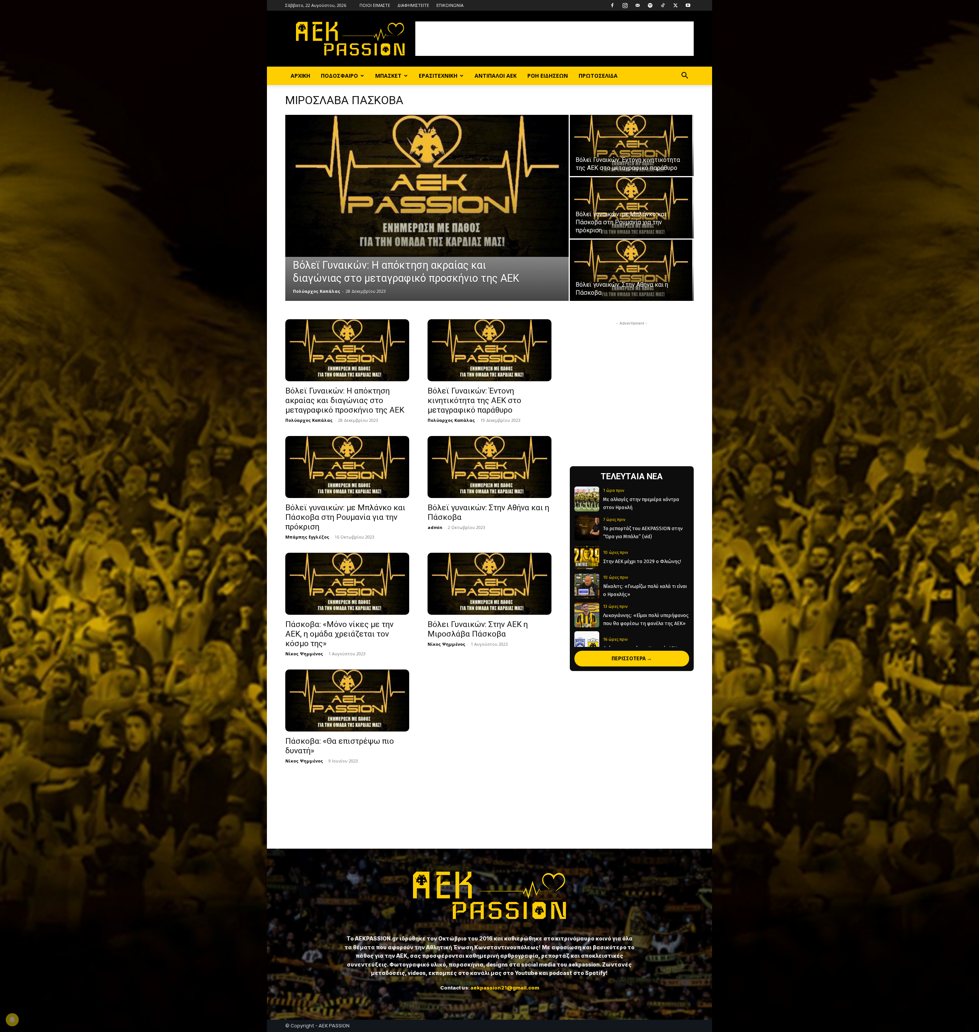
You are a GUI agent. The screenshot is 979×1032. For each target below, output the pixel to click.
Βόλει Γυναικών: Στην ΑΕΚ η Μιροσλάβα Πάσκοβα (478, 629)
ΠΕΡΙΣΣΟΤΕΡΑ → (631, 658)
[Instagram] (625, 5)
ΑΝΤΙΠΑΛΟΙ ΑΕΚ (496, 75)
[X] (675, 5)
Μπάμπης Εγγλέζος (307, 537)
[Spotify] (650, 5)
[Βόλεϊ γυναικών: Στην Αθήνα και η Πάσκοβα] (632, 270)
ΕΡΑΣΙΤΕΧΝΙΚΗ (438, 75)
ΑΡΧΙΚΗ (300, 75)
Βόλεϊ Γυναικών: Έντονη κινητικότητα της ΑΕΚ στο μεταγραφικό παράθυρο (474, 400)
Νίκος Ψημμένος (304, 653)
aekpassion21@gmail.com (504, 988)
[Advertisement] (554, 38)
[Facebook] (612, 5)
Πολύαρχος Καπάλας (316, 291)
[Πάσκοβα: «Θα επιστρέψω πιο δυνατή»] (347, 700)
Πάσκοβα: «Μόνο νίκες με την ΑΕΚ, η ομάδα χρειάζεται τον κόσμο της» (339, 634)
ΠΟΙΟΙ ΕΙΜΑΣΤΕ (374, 5)
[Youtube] (688, 5)
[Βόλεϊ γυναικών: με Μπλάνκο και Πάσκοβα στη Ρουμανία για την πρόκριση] (632, 207)
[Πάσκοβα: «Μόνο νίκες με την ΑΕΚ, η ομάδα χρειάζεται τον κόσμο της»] (347, 584)
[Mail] (637, 5)
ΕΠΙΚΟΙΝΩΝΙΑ (449, 5)
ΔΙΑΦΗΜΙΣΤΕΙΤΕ (413, 5)
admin (435, 527)
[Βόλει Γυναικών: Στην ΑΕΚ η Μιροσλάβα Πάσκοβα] (489, 584)
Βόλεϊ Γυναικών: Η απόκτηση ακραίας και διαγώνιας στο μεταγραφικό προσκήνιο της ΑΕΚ (344, 400)
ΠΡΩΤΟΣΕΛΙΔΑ (598, 75)
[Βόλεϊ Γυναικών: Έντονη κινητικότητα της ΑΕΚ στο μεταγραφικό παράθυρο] (632, 145)
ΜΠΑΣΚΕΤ (388, 75)
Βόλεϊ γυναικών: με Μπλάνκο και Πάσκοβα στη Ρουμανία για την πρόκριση (345, 517)
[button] (684, 76)
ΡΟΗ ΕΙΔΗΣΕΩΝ (547, 75)
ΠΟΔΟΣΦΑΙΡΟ (339, 75)
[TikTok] (662, 5)
